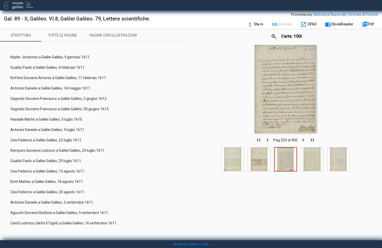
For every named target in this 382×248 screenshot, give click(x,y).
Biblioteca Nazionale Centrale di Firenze (345, 14)
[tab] (21, 35)
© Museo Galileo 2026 (191, 244)
